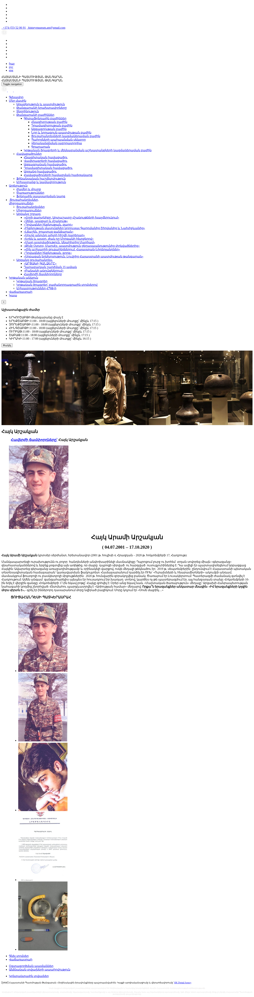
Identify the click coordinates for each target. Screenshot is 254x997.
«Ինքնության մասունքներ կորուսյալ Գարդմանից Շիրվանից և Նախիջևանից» (84, 228)
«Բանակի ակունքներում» (44, 270)
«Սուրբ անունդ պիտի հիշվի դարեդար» (54, 235)
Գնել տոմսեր (19, 956)
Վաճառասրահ (20, 291)
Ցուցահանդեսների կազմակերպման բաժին (65, 136)
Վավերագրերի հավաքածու (45, 160)
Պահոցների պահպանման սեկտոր (58, 139)
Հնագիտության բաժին (49, 122)
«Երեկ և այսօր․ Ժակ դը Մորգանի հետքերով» (59, 238)
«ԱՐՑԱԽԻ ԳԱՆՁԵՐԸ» (40, 263)
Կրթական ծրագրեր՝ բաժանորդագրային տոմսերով (56, 284)
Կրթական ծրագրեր (31, 281)
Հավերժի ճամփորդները (43, 274)
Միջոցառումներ (28, 210)
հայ (12, 63)
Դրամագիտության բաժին (51, 125)
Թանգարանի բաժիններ (35, 114)
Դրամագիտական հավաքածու (48, 168)
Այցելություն (18, 185)
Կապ (13, 295)
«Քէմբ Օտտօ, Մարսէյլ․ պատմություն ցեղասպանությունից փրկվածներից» (82, 245)
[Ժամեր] (4, 90)
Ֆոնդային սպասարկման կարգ (40, 196)
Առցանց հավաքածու (40, 171)
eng (11, 70)
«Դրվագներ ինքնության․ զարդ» (48, 224)
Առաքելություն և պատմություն (40, 104)
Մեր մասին (17, 100)
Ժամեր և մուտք (28, 189)
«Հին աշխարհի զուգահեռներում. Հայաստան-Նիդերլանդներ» (72, 249)
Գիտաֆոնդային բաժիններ (45, 118)
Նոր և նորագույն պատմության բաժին (61, 132)
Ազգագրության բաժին (49, 129)
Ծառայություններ (30, 192)
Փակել (7, 345)
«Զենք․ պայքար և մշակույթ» (46, 221)
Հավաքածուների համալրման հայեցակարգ (58, 175)
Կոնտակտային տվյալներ (29, 976)
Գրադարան (40, 146)
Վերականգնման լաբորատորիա (56, 143)
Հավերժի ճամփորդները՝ (34, 440)
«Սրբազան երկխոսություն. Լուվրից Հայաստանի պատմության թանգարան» (83, 256)
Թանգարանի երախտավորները (41, 107)
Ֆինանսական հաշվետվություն (41, 178)
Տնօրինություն (27, 111)
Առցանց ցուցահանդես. (34, 260)
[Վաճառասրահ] (11, 90)
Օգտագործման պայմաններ (31, 966)
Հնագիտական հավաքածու (45, 157)
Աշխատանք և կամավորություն (41, 182)
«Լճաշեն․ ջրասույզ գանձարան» (48, 231)
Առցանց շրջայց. (28, 214)
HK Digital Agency (182, 982)
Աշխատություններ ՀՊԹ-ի (36, 288)
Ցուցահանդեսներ (30, 206)
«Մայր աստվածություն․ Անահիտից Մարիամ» (59, 242)
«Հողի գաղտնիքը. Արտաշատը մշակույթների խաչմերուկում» (71, 217)
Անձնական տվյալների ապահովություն (39, 969)
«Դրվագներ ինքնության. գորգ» (48, 252)
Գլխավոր (16, 97)
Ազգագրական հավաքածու (45, 164)
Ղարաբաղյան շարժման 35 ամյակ (50, 267)
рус (11, 67)
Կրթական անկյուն (23, 277)
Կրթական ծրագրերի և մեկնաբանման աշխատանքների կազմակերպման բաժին (88, 150)
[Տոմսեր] (15, 90)
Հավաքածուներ (29, 153)
